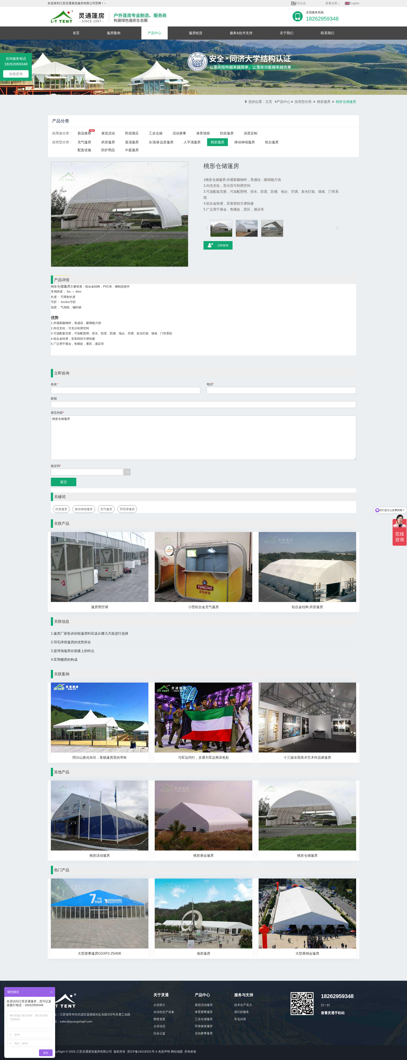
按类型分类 (303, 101)
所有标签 (190, 1051)
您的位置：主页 (260, 101)
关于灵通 (161, 995)
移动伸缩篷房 (84, 509)
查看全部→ (332, 3)
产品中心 (283, 101)
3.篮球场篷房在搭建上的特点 (72, 651)
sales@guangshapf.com (76, 1021)
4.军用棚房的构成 (64, 659)
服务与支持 (243, 995)
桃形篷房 (323, 101)
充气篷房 (106, 509)
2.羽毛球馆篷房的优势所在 (71, 642)
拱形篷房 (61, 509)
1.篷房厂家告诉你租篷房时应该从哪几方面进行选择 (89, 633)
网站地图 (177, 1051)
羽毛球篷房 (127, 509)
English (354, 3)
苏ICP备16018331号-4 (142, 1051)
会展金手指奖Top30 (309, 3)
